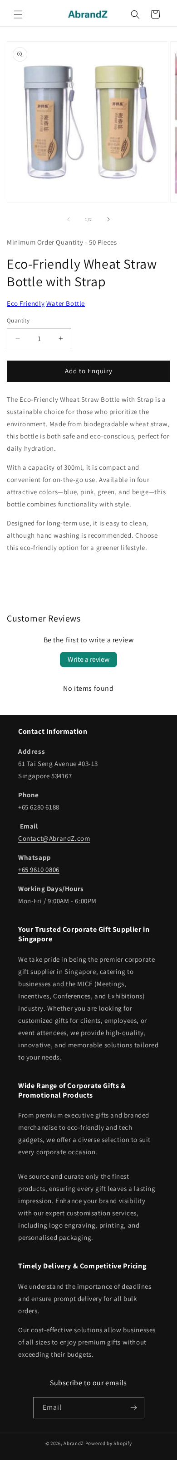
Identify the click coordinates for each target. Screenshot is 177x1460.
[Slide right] (108, 219)
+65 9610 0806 (38, 869)
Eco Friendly (25, 303)
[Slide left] (69, 219)
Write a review (88, 659)
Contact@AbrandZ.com (54, 838)
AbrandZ (74, 1443)
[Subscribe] (134, 1407)
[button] (18, 14)
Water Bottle (65, 303)
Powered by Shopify (108, 1443)
